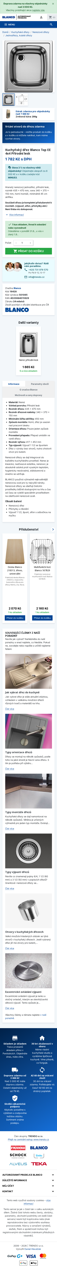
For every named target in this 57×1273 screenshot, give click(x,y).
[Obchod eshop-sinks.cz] (39, 1156)
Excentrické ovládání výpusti (23, 992)
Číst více (9, 708)
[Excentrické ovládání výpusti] (28, 970)
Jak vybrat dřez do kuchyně (22, 692)
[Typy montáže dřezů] (28, 791)
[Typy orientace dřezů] (28, 731)
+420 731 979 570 (38, 269)
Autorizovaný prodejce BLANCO (22, 1174)
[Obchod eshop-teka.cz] (39, 1164)
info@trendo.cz (36, 277)
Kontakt (7, 1191)
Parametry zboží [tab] (40, 384)
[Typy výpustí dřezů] (28, 851)
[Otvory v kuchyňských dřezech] (28, 910)
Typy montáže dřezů (18, 812)
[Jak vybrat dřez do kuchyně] (28, 671)
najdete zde (38, 10)
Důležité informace (14, 1180)
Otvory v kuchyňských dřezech (24, 932)
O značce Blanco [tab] (29, 389)
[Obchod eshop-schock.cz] (18, 1156)
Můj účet (8, 1185)
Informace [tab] (13, 384)
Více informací (16, 214)
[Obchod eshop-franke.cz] (18, 1148)
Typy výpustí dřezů (17, 872)
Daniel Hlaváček (32, 1249)
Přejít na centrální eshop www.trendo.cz (28, 1139)
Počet (8, 242)
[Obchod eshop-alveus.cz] (18, 1164)
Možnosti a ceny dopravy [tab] (28, 395)
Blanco (17, 288)
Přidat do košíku (28, 251)
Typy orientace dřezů (18, 752)
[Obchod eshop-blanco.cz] (39, 1148)
